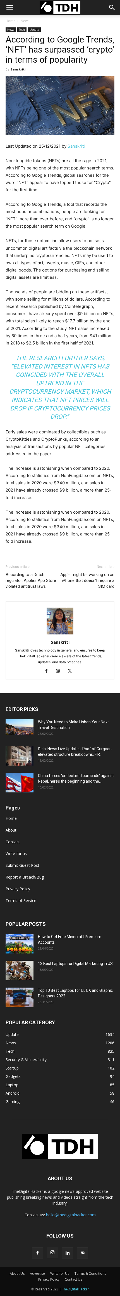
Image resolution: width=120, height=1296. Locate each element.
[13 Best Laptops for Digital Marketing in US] (19, 970)
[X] (71, 671)
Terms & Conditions (90, 1273)
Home (10, 20)
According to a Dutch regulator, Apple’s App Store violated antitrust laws (31, 580)
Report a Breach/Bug (25, 877)
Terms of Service (21, 900)
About (11, 830)
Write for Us (59, 1273)
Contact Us (73, 1279)
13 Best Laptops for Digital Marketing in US (75, 963)
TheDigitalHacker (75, 1289)
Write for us (16, 853)
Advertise (37, 1273)
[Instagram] (60, 671)
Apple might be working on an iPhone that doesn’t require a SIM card (87, 580)
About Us (17, 1273)
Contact (13, 841)
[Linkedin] (67, 1253)
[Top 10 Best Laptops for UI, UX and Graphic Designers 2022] (19, 997)
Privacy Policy (18, 888)
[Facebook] (48, 671)
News (25, 20)
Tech (22, 30)
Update (34, 30)
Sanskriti (18, 69)
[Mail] (82, 1253)
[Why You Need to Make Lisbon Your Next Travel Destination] (19, 727)
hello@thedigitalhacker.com (71, 1214)
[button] (112, 7)
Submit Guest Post (22, 865)
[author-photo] (60, 634)
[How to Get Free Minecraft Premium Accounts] (19, 943)
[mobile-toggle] (9, 7)
